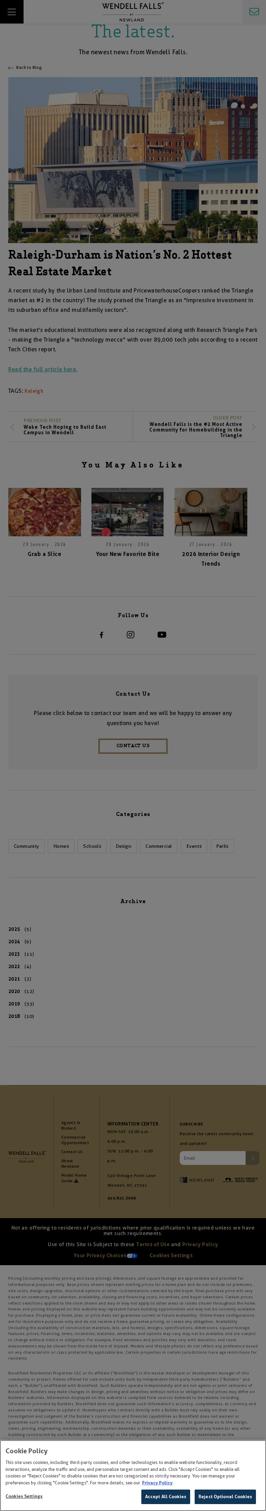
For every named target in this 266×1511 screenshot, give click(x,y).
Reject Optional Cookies (225, 1496)
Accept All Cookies (165, 1496)
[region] (133, 1475)
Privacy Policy (157, 1482)
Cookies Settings (24, 1496)
